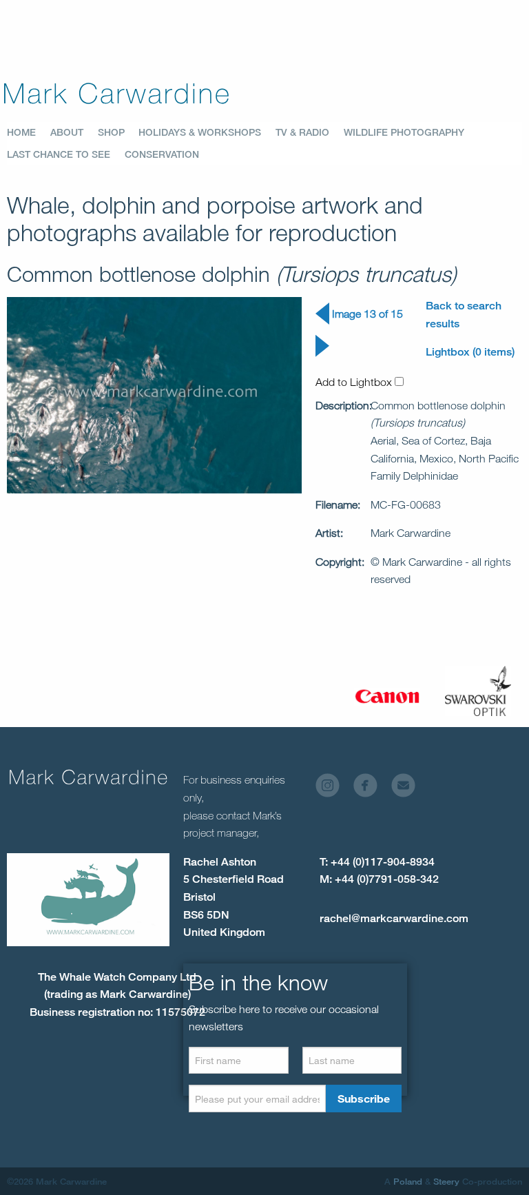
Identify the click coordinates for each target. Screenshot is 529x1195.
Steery (446, 1181)
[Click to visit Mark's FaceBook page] (370, 789)
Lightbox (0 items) (470, 351)
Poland (407, 1181)
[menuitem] (28, 132)
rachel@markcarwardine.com (394, 918)
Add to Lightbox (355, 382)
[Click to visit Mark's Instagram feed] (333, 789)
